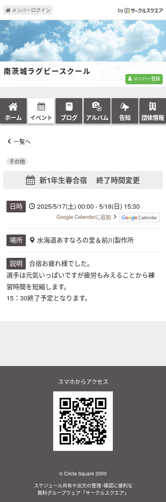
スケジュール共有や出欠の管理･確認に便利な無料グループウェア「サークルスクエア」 (83, 489)
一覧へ (22, 141)
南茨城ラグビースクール (47, 71)
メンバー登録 (146, 78)
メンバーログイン (30, 9)
